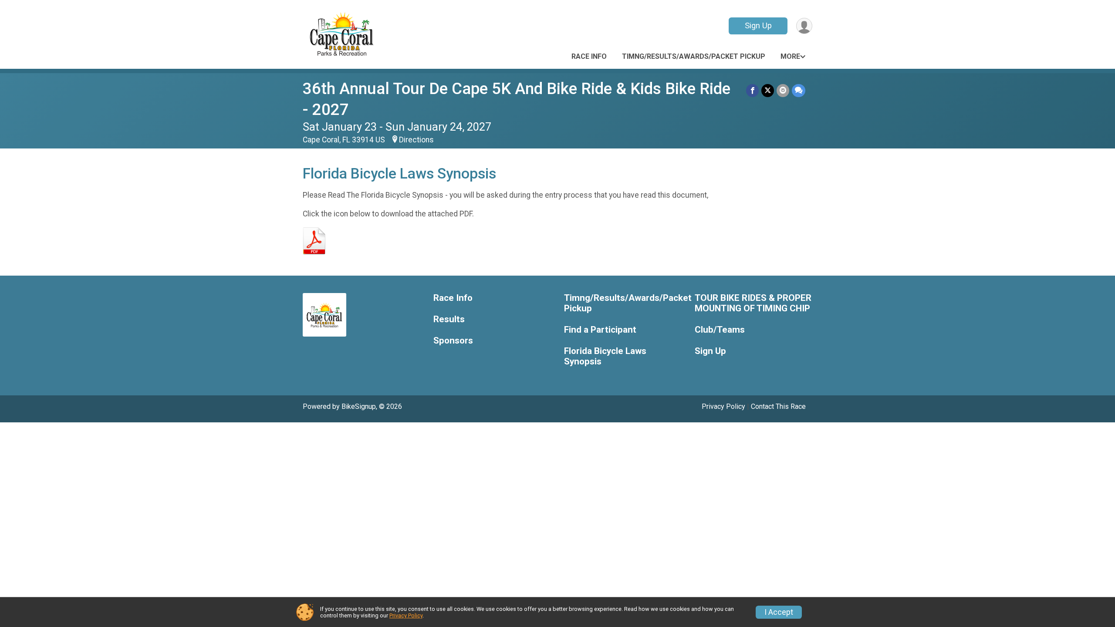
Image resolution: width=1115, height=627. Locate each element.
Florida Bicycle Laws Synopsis (605, 356)
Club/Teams (720, 330)
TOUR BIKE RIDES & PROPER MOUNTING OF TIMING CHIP (753, 303)
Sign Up (758, 25)
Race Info (589, 56)
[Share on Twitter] (767, 90)
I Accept (778, 612)
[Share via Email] (783, 90)
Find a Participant (600, 330)
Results (449, 319)
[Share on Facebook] (752, 90)
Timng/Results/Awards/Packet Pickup (693, 56)
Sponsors (453, 341)
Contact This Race (778, 406)
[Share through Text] (798, 90)
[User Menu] (804, 26)
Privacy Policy (723, 406)
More (790, 56)
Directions (416, 139)
